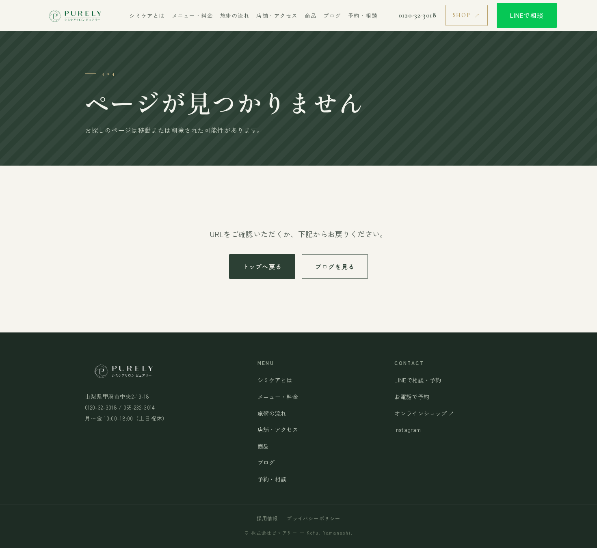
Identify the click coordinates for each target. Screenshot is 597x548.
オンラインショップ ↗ (424, 413)
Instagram (407, 429)
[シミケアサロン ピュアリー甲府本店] (74, 15)
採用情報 (267, 518)
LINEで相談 (526, 15)
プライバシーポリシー (313, 518)
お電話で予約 (411, 397)
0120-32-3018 (417, 15)
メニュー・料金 (192, 15)
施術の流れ (235, 15)
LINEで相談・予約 (417, 380)
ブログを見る (335, 266)
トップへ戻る (262, 266)
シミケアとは (146, 15)
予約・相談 (363, 15)
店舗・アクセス (277, 15)
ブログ (332, 15)
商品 (310, 15)
